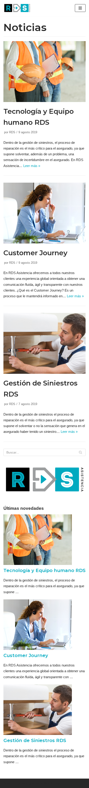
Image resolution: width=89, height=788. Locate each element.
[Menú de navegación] (80, 8)
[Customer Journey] (44, 242)
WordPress (51, 783)
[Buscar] (80, 452)
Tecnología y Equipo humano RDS (44, 570)
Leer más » (31, 166)
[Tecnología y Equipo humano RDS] (44, 101)
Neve (7, 783)
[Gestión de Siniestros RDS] (44, 372)
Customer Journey (35, 253)
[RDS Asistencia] (17, 8)
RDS (12, 132)
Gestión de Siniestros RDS (34, 740)
